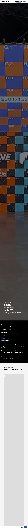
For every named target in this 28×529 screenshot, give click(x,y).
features (8, 307)
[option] (25, 1)
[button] (22, 1)
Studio (5, 307)
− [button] (4, 376)
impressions (12, 307)
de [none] (25, 1)
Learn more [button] (4, 527)
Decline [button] (22, 527)
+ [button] (4, 375)
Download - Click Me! (4, 340)
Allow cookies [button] (25, 527)
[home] (6, 1)
